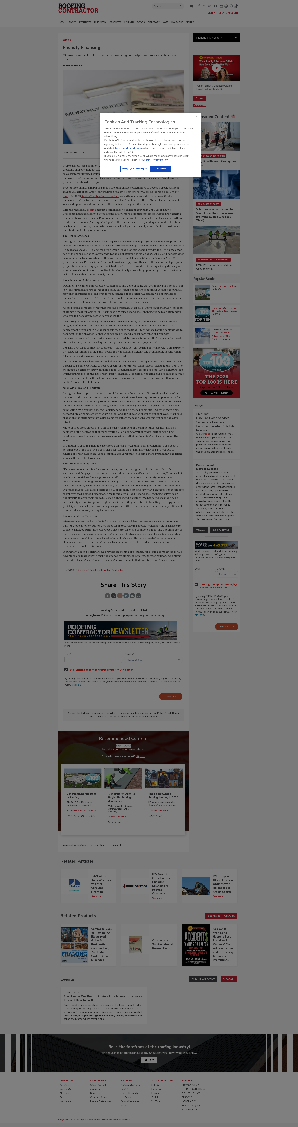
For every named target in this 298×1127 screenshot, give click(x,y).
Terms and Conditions (128, 148)
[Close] (196, 116)
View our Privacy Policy (153, 160)
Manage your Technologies (134, 168)
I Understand (160, 168)
